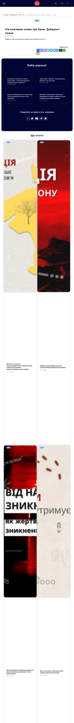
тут (45, 39)
